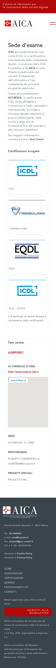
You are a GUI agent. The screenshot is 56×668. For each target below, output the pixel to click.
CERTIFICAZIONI (13, 578)
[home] (24, 23)
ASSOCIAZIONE (13, 573)
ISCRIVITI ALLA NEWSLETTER (38, 612)
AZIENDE (9, 583)
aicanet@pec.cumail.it (21, 542)
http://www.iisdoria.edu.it (23, 372)
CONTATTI (10, 592)
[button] (53, 23)
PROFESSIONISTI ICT (16, 587)
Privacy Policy (24, 558)
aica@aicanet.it (20, 538)
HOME (8, 569)
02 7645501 (15, 534)
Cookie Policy (24, 554)
